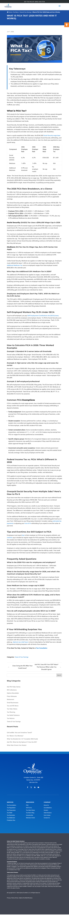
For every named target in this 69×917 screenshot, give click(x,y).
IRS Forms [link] (29, 807)
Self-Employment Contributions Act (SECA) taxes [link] (43, 315)
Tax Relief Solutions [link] (13, 715)
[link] (66, 24)
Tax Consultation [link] (11, 805)
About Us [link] (46, 805)
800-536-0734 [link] (33, 782)
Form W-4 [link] (28, 523)
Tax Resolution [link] (11, 815)
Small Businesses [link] (12, 702)
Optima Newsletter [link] (13, 693)
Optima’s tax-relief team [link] (20, 642)
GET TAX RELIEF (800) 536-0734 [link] (34, 1)
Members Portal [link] (30, 817)
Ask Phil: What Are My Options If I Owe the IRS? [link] (22, 742)
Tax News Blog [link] (30, 812)
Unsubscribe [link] (29, 815)
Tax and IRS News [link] (12, 706)
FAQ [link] (27, 805)
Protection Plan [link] (11, 820)
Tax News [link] (16, 12)
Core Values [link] (47, 815)
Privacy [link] (9, 898)
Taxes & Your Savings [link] (25, 12)
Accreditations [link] (48, 807)
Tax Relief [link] (9, 812)
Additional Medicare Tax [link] (14, 265)
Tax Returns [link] (10, 718)
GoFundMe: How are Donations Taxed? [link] (19, 732)
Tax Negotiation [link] (11, 807)
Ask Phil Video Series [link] (13, 687)
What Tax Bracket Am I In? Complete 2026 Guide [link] (22, 739)
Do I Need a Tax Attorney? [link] (15, 736)
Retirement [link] (10, 699)
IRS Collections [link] (12, 690)
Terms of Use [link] (14, 898)
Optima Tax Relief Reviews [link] (25, 898)
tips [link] (23, 535)
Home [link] (10, 12)
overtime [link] (9, 537)
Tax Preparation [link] (11, 810)
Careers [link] (46, 810)
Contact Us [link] (47, 817)
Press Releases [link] (12, 696)
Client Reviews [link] (48, 812)
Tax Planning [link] (11, 712)
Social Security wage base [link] (51, 135)
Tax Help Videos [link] (12, 709)
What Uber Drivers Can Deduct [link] (17, 745)
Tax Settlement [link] (11, 817)
